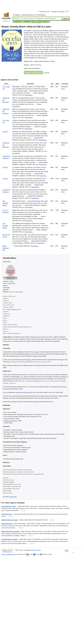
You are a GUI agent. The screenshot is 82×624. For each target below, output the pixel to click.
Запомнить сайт (45, 11)
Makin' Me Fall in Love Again (10, 520)
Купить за (33, 72)
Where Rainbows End (5, 248)
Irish (39, 337)
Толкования (17, 21)
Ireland (37, 352)
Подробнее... (29, 95)
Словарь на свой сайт (58, 11)
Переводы (27, 21)
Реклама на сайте (36, 550)
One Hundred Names (5, 203)
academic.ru (6, 21)
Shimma (29, 359)
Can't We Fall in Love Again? (10, 539)
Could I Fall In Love (7, 514)
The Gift (5, 131)
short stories (29, 392)
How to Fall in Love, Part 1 (9, 506)
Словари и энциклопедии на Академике (29, 15)
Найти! (65, 18)
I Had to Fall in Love (7, 523)
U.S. (22, 376)
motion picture (7, 378)
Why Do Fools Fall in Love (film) (10, 531)
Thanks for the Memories (10, 420)
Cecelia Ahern (13, 496)
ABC (29, 341)
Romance (9, 309)
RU (67, 11)
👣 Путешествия (7, 551)
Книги (36, 21)
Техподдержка (27, 550)
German (7, 389)
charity (17, 392)
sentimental (14, 309)
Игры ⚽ (45, 21)
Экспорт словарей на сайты (9, 554)
